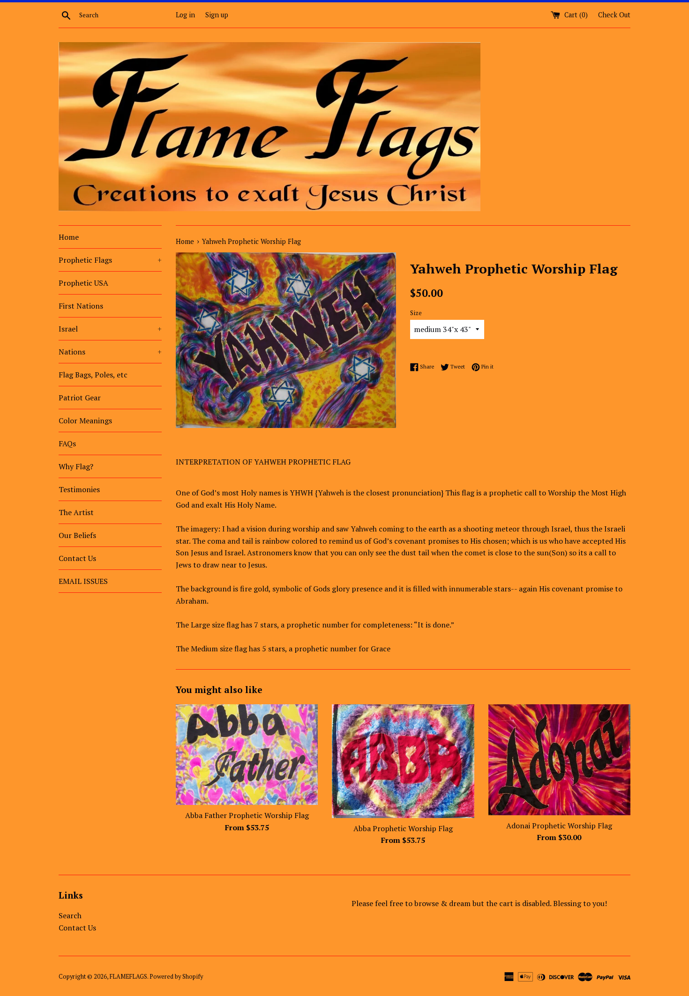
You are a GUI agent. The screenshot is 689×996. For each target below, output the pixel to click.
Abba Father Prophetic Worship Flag (247, 815)
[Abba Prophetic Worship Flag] (403, 761)
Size (416, 313)
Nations (110, 352)
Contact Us (77, 558)
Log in (185, 14)
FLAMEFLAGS (128, 977)
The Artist (76, 512)
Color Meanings (85, 420)
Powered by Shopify (176, 977)
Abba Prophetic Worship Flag (403, 828)
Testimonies (79, 489)
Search (70, 915)
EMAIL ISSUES (83, 581)
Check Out (614, 14)
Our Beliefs (77, 535)
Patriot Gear (80, 397)
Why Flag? (76, 466)
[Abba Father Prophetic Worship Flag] (247, 754)
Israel (110, 329)
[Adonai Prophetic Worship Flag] (559, 759)
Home (69, 237)
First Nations (81, 306)
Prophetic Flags (110, 260)
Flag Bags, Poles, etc (93, 374)
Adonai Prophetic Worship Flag (559, 825)
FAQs (67, 443)
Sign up (216, 14)
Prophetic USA (83, 283)
